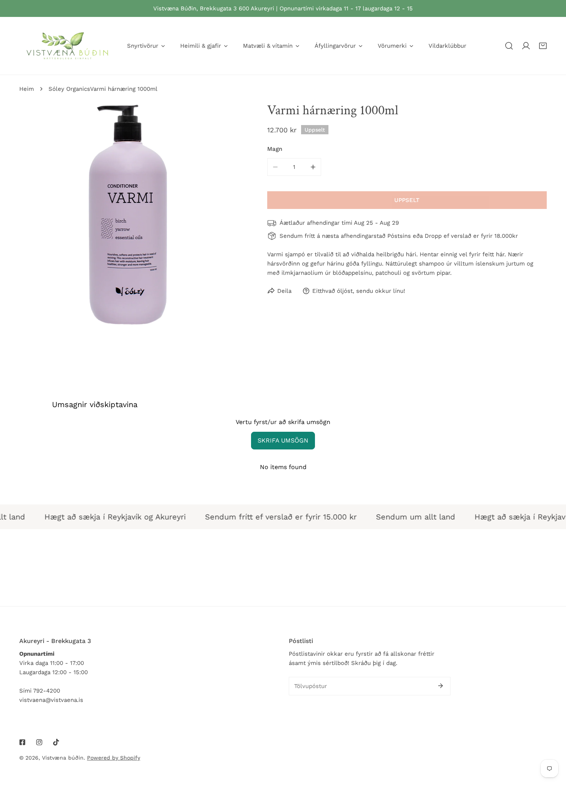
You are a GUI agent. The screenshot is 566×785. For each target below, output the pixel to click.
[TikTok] (56, 742)
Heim (26, 88)
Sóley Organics (69, 88)
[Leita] (509, 45)
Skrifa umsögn (283, 440)
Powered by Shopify (113, 758)
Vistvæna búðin (63, 758)
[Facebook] (22, 742)
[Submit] (440, 686)
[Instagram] (39, 742)
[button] (542, 45)
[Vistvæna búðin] (67, 46)
